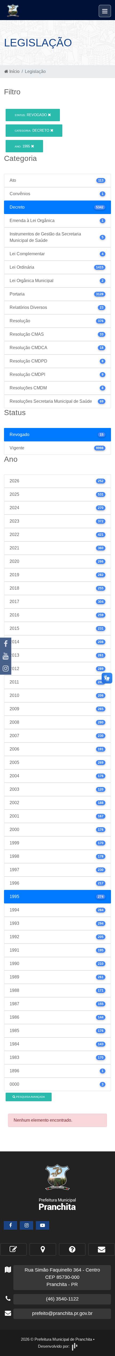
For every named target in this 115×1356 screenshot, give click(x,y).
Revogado (31, 115)
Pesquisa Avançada (30, 1096)
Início (14, 71)
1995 (23, 146)
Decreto (32, 130)
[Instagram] (5, 668)
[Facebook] (5, 644)
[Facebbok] (10, 1225)
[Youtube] (5, 656)
